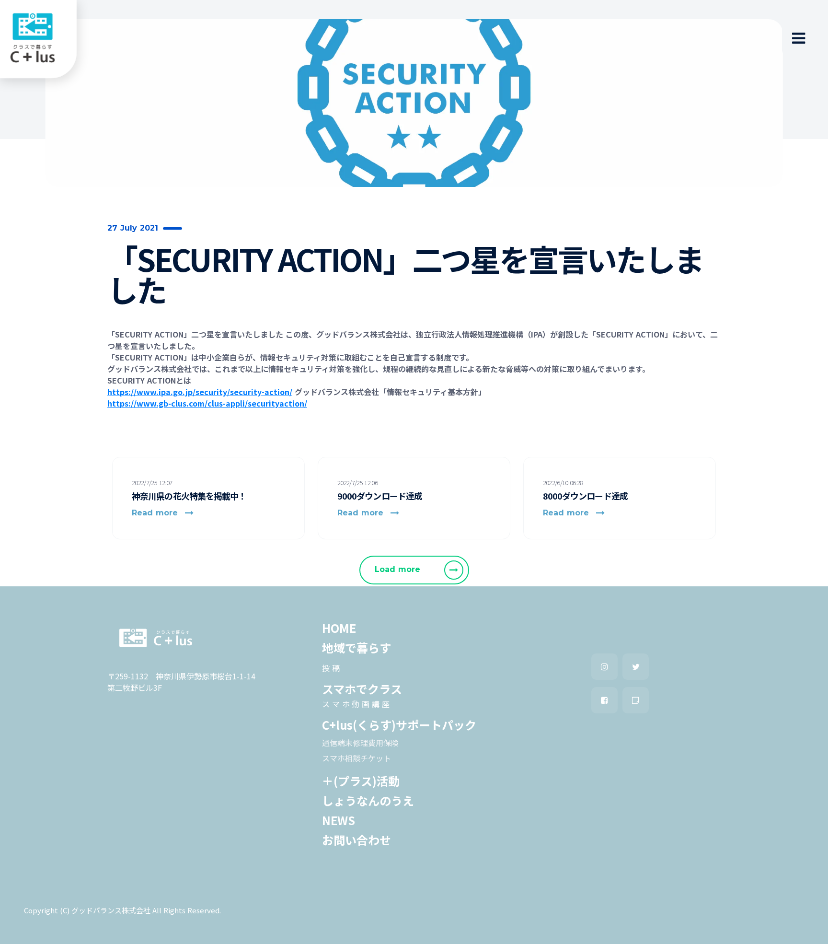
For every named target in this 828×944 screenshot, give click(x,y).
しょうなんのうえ (368, 800)
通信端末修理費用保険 (360, 742)
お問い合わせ (356, 840)
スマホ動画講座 (357, 704)
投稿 (332, 668)
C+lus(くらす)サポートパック (399, 725)
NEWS (338, 820)
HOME (339, 627)
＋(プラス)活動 (361, 781)
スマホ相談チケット (356, 758)
